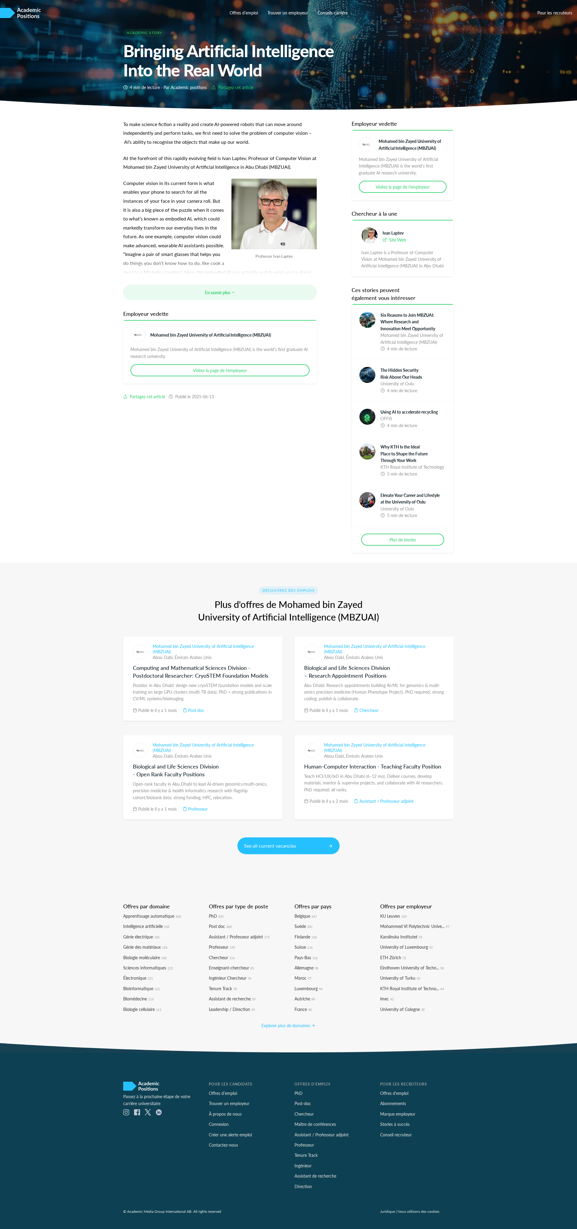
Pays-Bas (306, 957)
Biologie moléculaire (144, 957)
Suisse (304, 947)
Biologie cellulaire (142, 1009)
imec (387, 999)
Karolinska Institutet (401, 937)
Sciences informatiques (148, 968)
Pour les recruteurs (554, 13)
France (303, 1009)
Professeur (197, 809)
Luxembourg (308, 988)
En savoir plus (218, 292)
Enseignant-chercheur (231, 968)
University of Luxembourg (406, 947)
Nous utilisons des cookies (418, 1211)
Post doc (195, 710)
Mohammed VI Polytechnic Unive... (414, 926)
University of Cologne (402, 1009)
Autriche (305, 999)
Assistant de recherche (232, 999)
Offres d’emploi (244, 13)
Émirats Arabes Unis (193, 657)
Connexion (219, 1124)
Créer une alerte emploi (230, 1135)
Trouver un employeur (287, 13)
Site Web (397, 240)
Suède (304, 926)
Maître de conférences (315, 1124)
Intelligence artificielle (146, 926)
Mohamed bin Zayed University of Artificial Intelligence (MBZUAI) (210, 335)
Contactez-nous (223, 1145)
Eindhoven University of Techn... (412, 968)
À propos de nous (225, 1114)
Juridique (387, 1211)
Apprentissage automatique (152, 916)
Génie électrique (141, 937)
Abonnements (393, 1103)
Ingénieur (303, 1166)
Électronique (138, 978)
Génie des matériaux (145, 947)
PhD (216, 916)
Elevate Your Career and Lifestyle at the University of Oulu (410, 498)
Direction (303, 1186)
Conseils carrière (333, 13)
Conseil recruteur (396, 1135)
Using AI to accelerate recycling (409, 412)
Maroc (303, 978)
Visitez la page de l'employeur (220, 370)
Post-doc (303, 1103)
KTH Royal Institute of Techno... (412, 988)
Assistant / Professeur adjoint (386, 801)
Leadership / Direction (232, 1009)
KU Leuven (393, 916)
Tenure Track (223, 988)
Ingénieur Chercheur (230, 978)
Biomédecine (138, 999)
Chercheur (368, 710)
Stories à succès (395, 1124)
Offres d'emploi (394, 1093)
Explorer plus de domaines (286, 1025)
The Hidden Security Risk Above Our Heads (401, 373)
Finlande (306, 937)
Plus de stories (402, 540)
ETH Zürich (393, 957)
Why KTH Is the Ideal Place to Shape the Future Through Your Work (404, 453)
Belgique (306, 916)
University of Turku (400, 978)
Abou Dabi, (164, 657)
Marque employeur (397, 1114)
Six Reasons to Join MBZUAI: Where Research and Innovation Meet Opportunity (407, 321)
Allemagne (306, 968)
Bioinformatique (141, 988)
